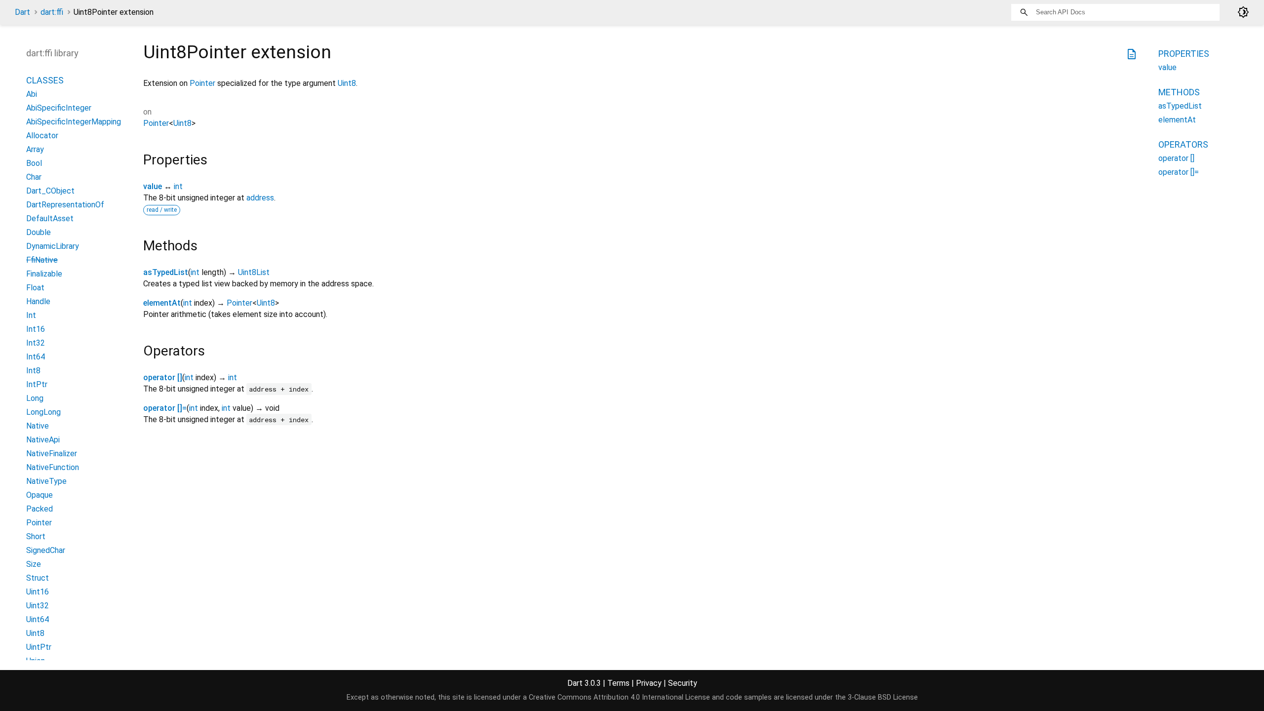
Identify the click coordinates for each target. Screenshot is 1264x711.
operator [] (162, 377)
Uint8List (254, 272)
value (152, 186)
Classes (45, 80)
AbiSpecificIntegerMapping (73, 121)
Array (35, 149)
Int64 (35, 356)
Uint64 (37, 619)
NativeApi (43, 439)
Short (35, 536)
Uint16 (37, 591)
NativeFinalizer (51, 453)
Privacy (649, 683)
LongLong (43, 412)
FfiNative (42, 260)
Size (33, 564)
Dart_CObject (50, 191)
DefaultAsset (50, 218)
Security (682, 683)
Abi (31, 94)
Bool (34, 163)
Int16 (35, 329)
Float (35, 287)
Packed (39, 509)
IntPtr (36, 384)
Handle (38, 301)
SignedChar (45, 550)
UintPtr (38, 647)
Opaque (39, 495)
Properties (1183, 53)
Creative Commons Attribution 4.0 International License (619, 697)
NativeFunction (52, 467)
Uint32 (37, 605)
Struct (37, 578)
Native (37, 426)
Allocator (42, 135)
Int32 (35, 343)
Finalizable (44, 273)
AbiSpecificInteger (58, 108)
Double (38, 232)
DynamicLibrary (52, 246)
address (260, 197)
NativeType (46, 481)
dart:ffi (51, 12)
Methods (1179, 92)
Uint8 (347, 83)
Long (34, 398)
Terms (618, 683)
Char (33, 177)
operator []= (165, 408)
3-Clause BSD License (883, 697)
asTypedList (165, 272)
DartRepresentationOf (65, 204)
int (178, 186)
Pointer (202, 83)
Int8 (33, 370)
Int (31, 315)
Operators (1183, 144)
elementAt (162, 303)
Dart (22, 12)
